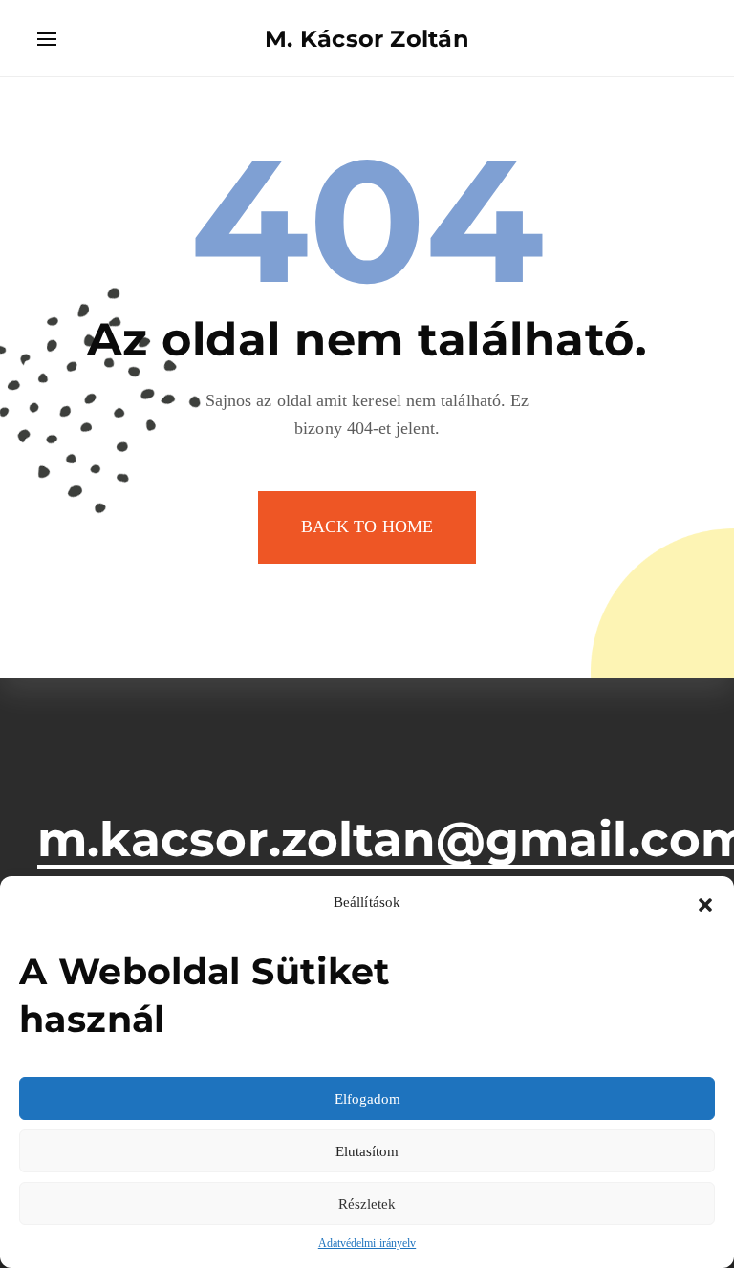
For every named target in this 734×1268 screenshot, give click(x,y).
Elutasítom (367, 1151)
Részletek (367, 1204)
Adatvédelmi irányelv (367, 1243)
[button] (705, 903)
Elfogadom (367, 1099)
